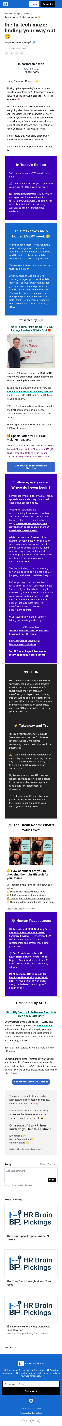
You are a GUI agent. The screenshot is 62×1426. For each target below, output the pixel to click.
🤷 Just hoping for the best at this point (28, 898)
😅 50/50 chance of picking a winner (26, 895)
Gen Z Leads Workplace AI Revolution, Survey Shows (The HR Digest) (28, 957)
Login (34, 4)
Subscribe (48, 4)
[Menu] (58, 3)
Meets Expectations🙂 (21, 1139)
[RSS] (31, 1401)
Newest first (46, 1164)
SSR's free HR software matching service (29, 391)
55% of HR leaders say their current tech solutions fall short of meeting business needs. (29, 527)
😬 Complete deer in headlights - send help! (30, 902)
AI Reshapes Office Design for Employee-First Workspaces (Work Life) (28, 977)
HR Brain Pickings (12, 14)
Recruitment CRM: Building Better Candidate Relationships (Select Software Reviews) (30, 932)
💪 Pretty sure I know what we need (26, 891)
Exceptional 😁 (17, 1136)
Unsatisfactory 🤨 (19, 1142)
